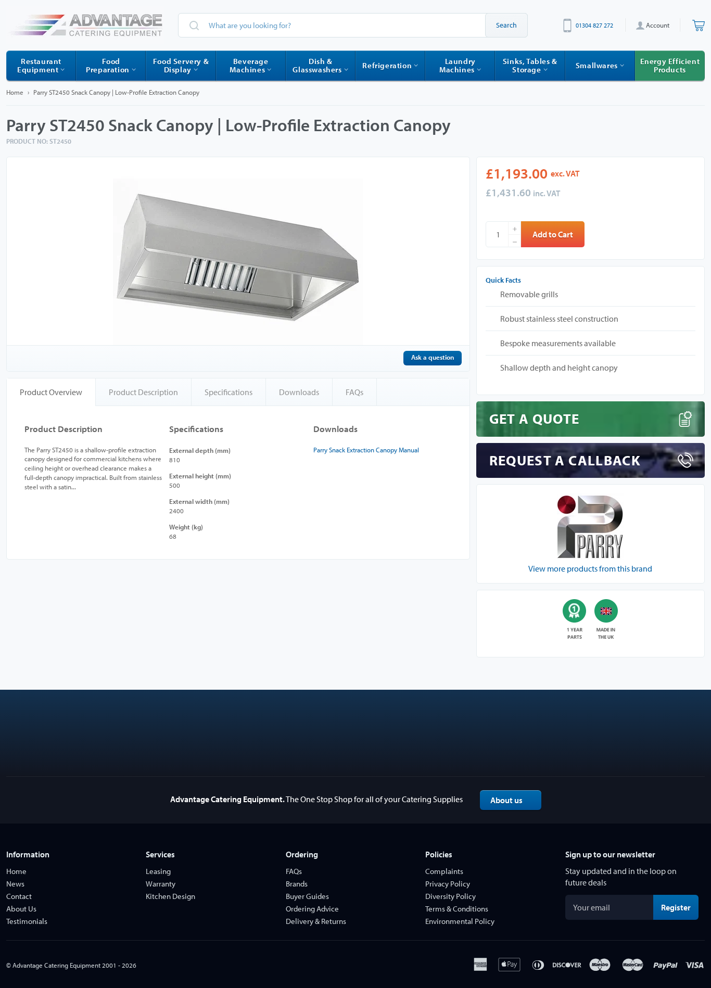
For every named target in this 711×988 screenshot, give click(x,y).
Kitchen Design (170, 896)
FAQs (354, 392)
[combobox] (353, 25)
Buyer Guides (307, 896)
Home (14, 92)
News (15, 884)
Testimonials (26, 921)
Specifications (228, 392)
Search (506, 25)
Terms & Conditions (456, 909)
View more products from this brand (590, 568)
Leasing (158, 871)
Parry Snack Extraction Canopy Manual (366, 450)
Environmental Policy (459, 921)
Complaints (444, 871)
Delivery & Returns (316, 921)
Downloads (299, 392)
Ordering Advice (312, 909)
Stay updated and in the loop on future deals (621, 877)
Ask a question (432, 357)
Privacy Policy (447, 884)
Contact (19, 896)
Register (680, 907)
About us (506, 800)
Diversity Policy (450, 896)
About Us (21, 909)
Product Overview (51, 392)
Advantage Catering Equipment (56, 965)
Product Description (143, 392)
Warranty (160, 884)
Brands (297, 884)
